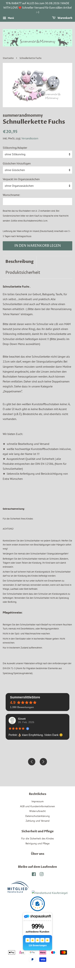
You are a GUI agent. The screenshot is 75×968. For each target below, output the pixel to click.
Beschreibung (19, 261)
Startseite (8, 58)
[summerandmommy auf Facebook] (34, 875)
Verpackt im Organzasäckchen (21, 179)
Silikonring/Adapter (15, 147)
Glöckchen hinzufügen (17, 163)
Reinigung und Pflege (37, 843)
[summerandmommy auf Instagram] (42, 875)
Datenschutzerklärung (37, 816)
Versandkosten (29, 138)
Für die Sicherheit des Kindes (37, 838)
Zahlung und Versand (38, 820)
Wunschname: (11, 195)
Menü (10, 18)
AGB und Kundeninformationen (37, 806)
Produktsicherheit (22, 272)
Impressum (37, 801)
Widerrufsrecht (37, 811)
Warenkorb (64, 18)
